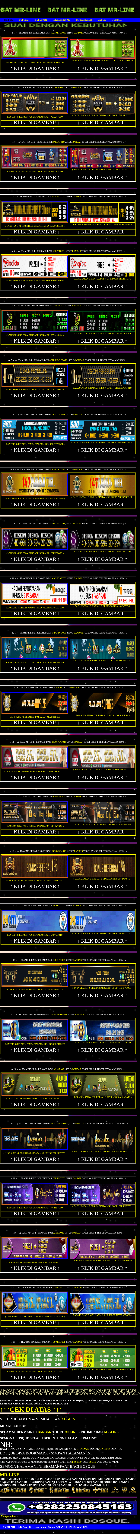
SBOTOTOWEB (59, 414)
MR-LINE (8, 20)
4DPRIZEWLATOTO (58, 360)
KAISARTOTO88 (59, 33)
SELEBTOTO (59, 524)
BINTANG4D (59, 796)
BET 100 (102, 20)
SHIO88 (59, 687)
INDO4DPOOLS (59, 633)
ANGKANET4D (58, 469)
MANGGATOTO (59, 578)
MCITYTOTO (59, 905)
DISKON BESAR (61, 20)
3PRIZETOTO (59, 1178)
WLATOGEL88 (59, 196)
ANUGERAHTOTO (59, 1124)
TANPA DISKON (84, 20)
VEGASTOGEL (59, 1287)
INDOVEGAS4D (59, 851)
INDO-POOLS (59, 960)
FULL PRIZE (41, 20)
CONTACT (117, 20)
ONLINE (71, 1432)
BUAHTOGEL (59, 1342)
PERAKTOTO (58, 87)
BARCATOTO (58, 142)
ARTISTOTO (59, 1233)
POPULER (24, 20)
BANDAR (78, 33)
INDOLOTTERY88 (59, 1014)
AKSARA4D (59, 1069)
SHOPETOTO (58, 251)
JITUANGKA (59, 305)
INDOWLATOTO (59, 742)
